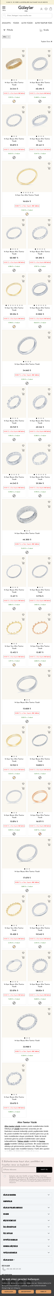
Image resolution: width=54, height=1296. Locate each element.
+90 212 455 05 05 (13, 1269)
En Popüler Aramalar (10, 1240)
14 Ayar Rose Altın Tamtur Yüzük (40, 647)
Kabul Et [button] (43, 1291)
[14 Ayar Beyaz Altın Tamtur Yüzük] (40, 64)
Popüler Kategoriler (10, 1253)
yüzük (16, 1129)
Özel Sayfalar (8, 1233)
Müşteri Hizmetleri (9, 1220)
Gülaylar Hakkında (9, 1195)
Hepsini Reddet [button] (26, 1291)
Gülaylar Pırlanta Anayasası (13, 1208)
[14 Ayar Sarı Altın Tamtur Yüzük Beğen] (23, 51)
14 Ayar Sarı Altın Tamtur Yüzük (14, 84)
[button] (11, 80)
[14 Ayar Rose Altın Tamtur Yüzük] (40, 627)
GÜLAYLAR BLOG (8, 1260)
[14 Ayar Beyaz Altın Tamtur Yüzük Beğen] (49, 51)
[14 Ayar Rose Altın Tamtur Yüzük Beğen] (49, 615)
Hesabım (6, 1214)
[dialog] (27, 1285)
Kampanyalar (7, 1201)
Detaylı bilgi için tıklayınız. (11, 1288)
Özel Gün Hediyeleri (9, 1227)
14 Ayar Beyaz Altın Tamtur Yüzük (40, 84)
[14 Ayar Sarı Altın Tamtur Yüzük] (14, 64)
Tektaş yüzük (23, 1141)
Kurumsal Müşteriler (10, 1246)
